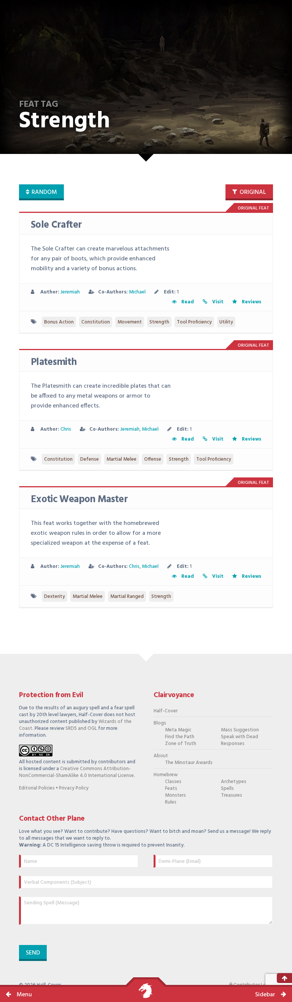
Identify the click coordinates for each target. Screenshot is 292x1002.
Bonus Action (59, 322)
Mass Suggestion (240, 730)
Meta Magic (178, 730)
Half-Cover (166, 711)
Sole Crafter (56, 225)
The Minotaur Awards (189, 763)
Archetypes (233, 782)
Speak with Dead (239, 737)
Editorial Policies (37, 788)
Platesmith (54, 362)
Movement (129, 322)
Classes (173, 782)
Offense (152, 459)
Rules (170, 802)
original (252, 192)
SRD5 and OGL (81, 728)
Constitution (95, 322)
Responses (232, 744)
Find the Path (179, 737)
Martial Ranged (127, 597)
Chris (65, 429)
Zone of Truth (180, 744)
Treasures (231, 795)
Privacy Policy (74, 788)
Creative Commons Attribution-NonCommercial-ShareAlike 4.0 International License (76, 772)
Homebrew (166, 775)
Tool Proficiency (194, 322)
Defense (89, 459)
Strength (159, 322)
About (161, 756)
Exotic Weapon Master (79, 499)
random (43, 192)
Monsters (175, 795)
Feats (171, 789)
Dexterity (54, 597)
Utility (226, 322)
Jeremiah (70, 292)
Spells (227, 789)
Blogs (160, 723)
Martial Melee (121, 459)
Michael (137, 292)
